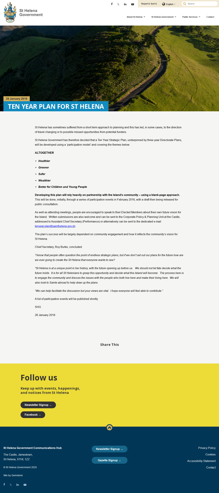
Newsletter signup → (38, 405)
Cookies (210, 454)
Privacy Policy (207, 447)
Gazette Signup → (109, 460)
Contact (210, 17)
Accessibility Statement (201, 460)
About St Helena (135, 17)
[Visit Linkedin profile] (125, 4)
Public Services (190, 17)
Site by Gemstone (13, 475)
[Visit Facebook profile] (112, 4)
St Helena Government (162, 17)
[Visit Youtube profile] (132, 4)
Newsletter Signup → (109, 449)
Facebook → (33, 414)
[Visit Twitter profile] (118, 4)
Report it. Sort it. (149, 3)
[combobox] (201, 3)
